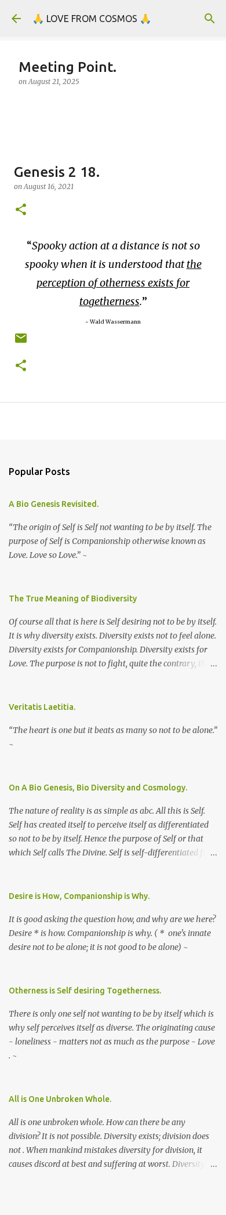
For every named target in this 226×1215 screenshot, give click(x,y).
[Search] (210, 18)
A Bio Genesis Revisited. (54, 504)
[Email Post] (21, 342)
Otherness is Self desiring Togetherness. (85, 990)
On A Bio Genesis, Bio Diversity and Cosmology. (98, 787)
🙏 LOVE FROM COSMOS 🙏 (91, 18)
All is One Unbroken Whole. (60, 1099)
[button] (21, 210)
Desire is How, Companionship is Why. (79, 896)
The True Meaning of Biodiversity (73, 598)
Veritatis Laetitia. (42, 707)
